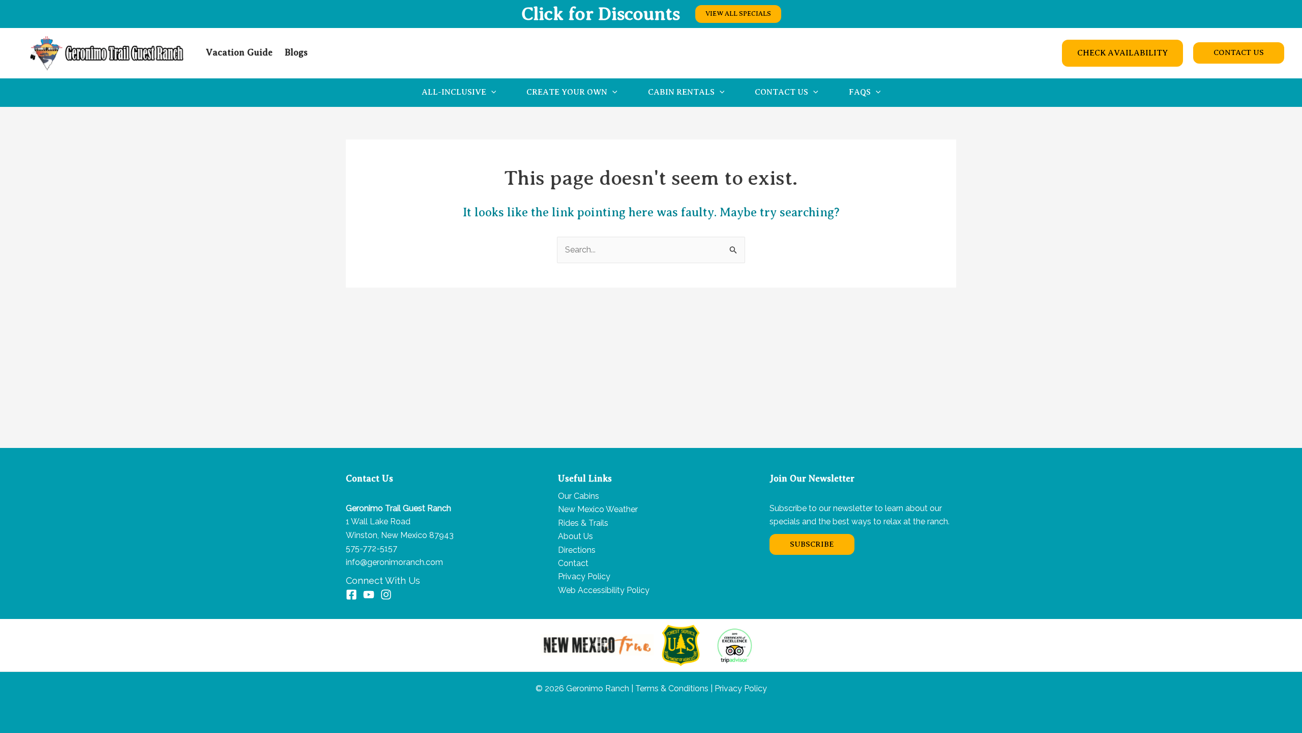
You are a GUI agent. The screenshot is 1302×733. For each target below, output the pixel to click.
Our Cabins (578, 496)
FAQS (860, 92)
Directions (577, 550)
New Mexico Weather (598, 509)
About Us (575, 536)
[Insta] (386, 594)
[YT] (368, 594)
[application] (491, 92)
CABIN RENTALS (681, 92)
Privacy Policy (584, 576)
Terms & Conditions (670, 688)
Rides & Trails (583, 523)
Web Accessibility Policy (603, 590)
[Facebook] (351, 594)
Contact (573, 563)
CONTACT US (781, 92)
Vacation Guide (239, 52)
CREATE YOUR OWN (566, 92)
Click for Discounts (600, 14)
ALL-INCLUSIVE (454, 92)
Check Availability (1122, 53)
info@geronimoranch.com (394, 562)
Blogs (296, 52)
